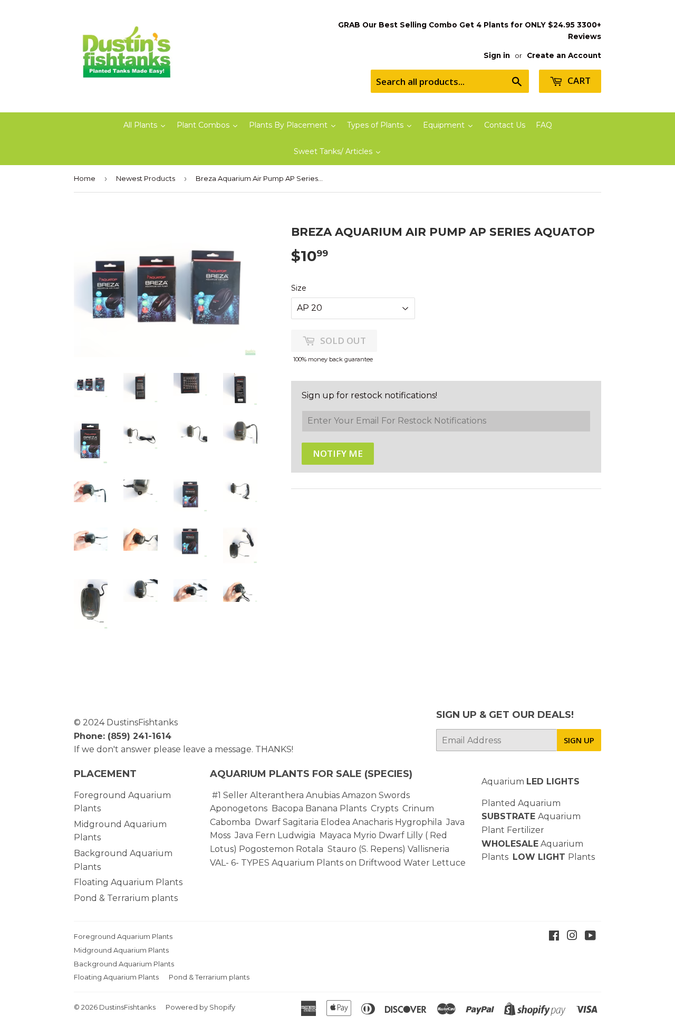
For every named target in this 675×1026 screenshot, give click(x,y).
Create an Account (564, 55)
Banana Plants (336, 808)
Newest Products (145, 178)
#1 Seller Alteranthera (258, 795)
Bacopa (287, 808)
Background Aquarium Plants (124, 964)
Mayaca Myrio (348, 835)
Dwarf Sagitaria (287, 822)
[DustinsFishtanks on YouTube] (590, 937)
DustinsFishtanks (142, 722)
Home (84, 178)
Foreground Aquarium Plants (123, 936)
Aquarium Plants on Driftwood (336, 863)
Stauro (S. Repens (364, 849)
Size (298, 288)
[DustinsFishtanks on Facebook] (554, 937)
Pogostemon (266, 849)
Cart (578, 80)
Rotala (309, 849)
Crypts (385, 808)
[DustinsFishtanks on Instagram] (572, 937)
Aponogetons (239, 808)
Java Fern (256, 835)
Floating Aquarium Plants (128, 882)
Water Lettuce (434, 863)
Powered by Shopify (200, 1007)
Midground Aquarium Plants (121, 950)
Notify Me (338, 453)
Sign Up (579, 740)
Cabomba (232, 822)
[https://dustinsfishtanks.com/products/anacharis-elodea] (394, 822)
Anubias (323, 795)
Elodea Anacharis (357, 822)
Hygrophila (418, 822)
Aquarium (530, 781)
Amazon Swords (376, 795)
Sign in (497, 55)
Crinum (418, 808)
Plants (581, 857)
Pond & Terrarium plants (126, 898)
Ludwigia (297, 835)
